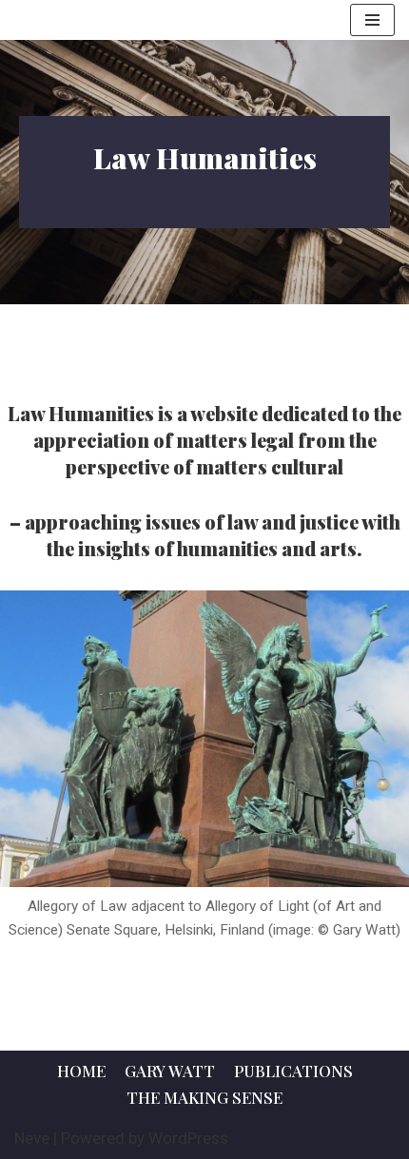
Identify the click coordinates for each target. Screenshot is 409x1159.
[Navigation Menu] (372, 20)
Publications (293, 1070)
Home (81, 1070)
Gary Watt (170, 1070)
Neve (31, 1138)
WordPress (188, 1138)
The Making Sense (204, 1097)
